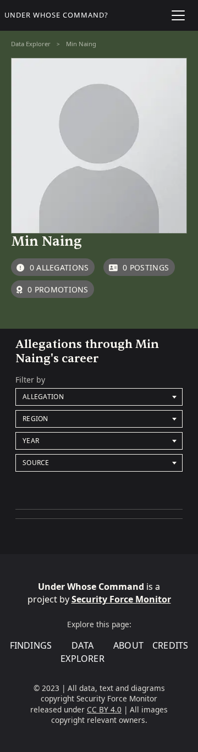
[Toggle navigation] (178, 15)
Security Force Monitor (121, 599)
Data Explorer (31, 44)
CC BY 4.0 (104, 709)
